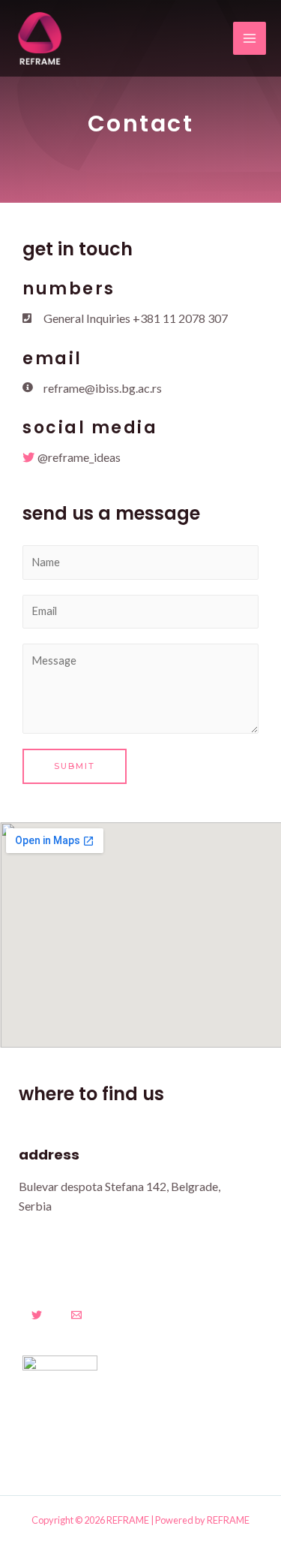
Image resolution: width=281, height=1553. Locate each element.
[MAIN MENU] (249, 38)
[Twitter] (36, 1315)
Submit (74, 766)
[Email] (76, 1315)
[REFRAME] (39, 38)
